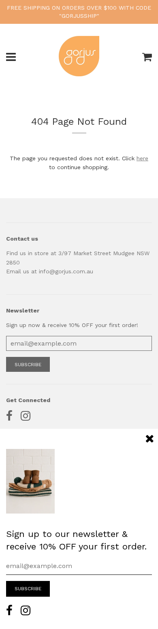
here (142, 158)
